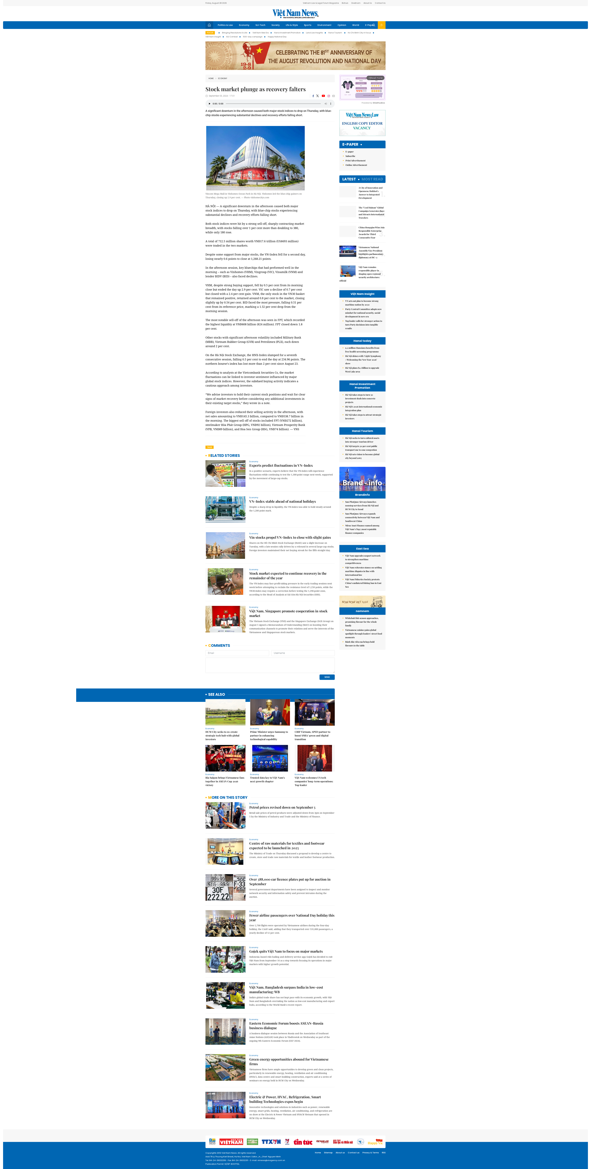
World (355, 25)
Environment (324, 25)
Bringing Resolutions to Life (234, 32)
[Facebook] (313, 96)
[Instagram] (329, 96)
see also (216, 694)
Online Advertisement (356, 165)
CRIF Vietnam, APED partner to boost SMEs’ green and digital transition (312, 735)
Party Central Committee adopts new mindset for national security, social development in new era (363, 313)
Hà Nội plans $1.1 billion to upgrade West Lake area (362, 369)
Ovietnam (355, 3)
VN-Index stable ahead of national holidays (282, 501)
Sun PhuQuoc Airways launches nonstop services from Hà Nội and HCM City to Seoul (361, 505)
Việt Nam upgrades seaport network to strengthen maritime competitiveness (362, 559)
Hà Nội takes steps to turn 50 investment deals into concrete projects (360, 398)
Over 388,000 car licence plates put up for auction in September (290, 881)
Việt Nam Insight (213, 36)
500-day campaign (252, 36)
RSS (384, 1152)
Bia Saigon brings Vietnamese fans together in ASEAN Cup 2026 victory (224, 781)
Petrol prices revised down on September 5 (282, 807)
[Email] (333, 96)
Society (275, 25)
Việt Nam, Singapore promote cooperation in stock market (288, 613)
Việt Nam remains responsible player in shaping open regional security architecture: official (360, 274)
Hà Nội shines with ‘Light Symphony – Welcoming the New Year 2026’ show (363, 360)
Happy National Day (277, 36)
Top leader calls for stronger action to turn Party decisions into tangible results (363, 324)
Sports (307, 25)
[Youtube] (323, 96)
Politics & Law (225, 25)
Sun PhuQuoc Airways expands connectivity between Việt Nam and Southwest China (362, 517)
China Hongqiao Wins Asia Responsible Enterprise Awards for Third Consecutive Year (371, 232)
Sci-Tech (260, 25)
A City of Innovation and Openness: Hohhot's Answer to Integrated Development (370, 192)
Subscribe (350, 156)
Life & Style (292, 25)
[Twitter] (317, 96)
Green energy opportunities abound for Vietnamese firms (289, 1061)
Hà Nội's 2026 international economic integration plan (363, 408)
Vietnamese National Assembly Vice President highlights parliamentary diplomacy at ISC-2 (371, 252)
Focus (210, 32)
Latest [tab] (349, 179)
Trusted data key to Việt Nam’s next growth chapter (267, 779)
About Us (368, 3)
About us (340, 1152)
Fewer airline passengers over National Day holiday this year (291, 917)
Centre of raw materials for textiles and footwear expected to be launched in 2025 (286, 845)
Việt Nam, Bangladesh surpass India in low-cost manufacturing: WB (286, 989)
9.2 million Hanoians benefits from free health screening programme (362, 349)
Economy (244, 25)
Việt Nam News (295, 13)
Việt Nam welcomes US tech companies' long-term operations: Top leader (314, 781)
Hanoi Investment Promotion (287, 32)
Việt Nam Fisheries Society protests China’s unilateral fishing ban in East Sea (363, 583)
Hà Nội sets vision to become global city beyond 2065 (362, 456)
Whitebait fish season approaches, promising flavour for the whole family (362, 622)
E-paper (350, 144)
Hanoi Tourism (335, 32)
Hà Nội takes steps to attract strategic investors (363, 416)
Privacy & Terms (370, 1152)
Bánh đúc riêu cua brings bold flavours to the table (359, 643)
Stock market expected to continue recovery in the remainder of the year (288, 575)
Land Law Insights (314, 32)
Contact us (353, 1152)
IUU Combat (232, 36)
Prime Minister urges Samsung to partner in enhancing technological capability (269, 735)
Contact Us (380, 3)
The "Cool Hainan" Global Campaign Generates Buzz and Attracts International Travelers (371, 212)
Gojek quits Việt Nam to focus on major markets (286, 951)
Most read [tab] (372, 179)
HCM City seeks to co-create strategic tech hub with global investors (222, 735)
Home (211, 78)
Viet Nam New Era (261, 32)
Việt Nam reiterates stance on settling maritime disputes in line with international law (363, 571)
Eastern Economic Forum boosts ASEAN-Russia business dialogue (286, 1025)
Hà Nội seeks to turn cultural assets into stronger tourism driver (362, 440)
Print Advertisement (356, 160)
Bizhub (345, 3)
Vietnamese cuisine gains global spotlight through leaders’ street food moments (363, 633)
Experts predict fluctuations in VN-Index (281, 465)
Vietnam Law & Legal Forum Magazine (321, 3)
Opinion (342, 25)
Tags (209, 447)
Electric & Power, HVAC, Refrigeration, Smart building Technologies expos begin (285, 1099)
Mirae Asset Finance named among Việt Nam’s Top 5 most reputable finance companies (362, 529)
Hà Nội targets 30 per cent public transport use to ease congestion (361, 448)
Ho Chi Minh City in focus (359, 32)
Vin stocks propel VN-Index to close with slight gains (290, 537)
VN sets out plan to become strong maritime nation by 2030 (361, 302)
